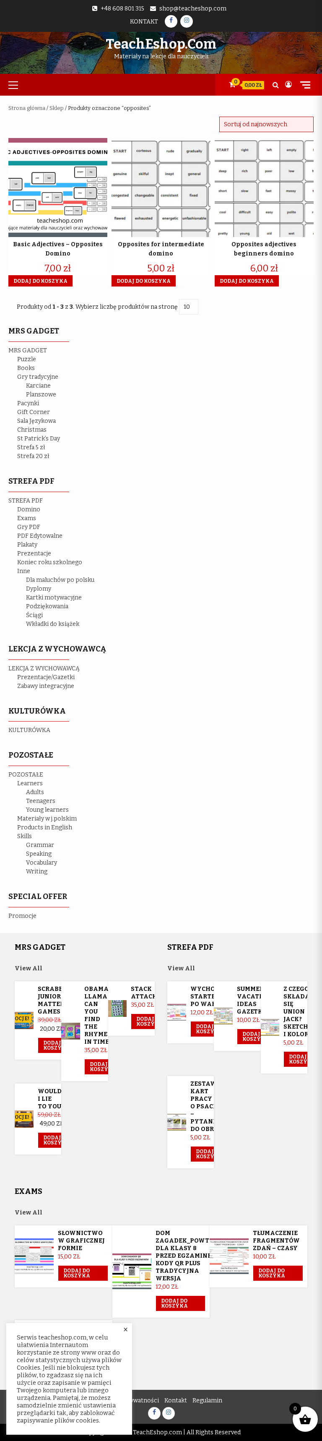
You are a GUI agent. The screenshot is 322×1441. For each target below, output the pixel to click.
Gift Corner (33, 412)
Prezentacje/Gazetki (46, 677)
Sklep (56, 108)
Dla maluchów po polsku (60, 580)
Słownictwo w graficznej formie (81, 1241)
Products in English (44, 827)
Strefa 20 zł (33, 456)
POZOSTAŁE (25, 774)
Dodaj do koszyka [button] (40, 281)
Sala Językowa (36, 421)
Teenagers (40, 801)
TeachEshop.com (161, 44)
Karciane (38, 385)
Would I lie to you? (51, 1099)
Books (26, 368)
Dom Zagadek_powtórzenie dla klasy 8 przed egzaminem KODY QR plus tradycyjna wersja (196, 1256)
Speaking (39, 853)
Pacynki (28, 403)
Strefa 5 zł (31, 447)
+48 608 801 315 (122, 8)
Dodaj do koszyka (56, 1045)
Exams (26, 518)
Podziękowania (47, 606)
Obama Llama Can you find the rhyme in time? (98, 1015)
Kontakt (144, 21)
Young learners (47, 809)
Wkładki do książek (52, 624)
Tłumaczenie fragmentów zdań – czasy (276, 1241)
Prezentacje (34, 553)
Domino (28, 509)
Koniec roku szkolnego (49, 562)
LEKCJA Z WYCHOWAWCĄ (44, 668)
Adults (35, 792)
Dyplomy (38, 588)
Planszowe (41, 394)
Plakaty (27, 544)
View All (28, 968)
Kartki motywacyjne (54, 597)
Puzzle (26, 359)
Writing (36, 871)
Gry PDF (28, 527)
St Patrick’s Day (38, 438)
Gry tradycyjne (37, 376)
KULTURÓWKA (29, 730)
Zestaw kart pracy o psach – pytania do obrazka (211, 1106)
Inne (23, 571)
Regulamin (207, 1400)
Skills (24, 836)
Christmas (32, 429)
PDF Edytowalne (39, 535)
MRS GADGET (27, 350)
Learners (30, 783)
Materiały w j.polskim (47, 818)
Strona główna (26, 108)
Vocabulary (41, 862)
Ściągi (34, 615)
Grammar (40, 845)
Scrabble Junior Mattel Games (54, 1000)
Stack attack (144, 992)
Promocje (22, 916)
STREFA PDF (25, 500)
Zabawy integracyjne (45, 686)
